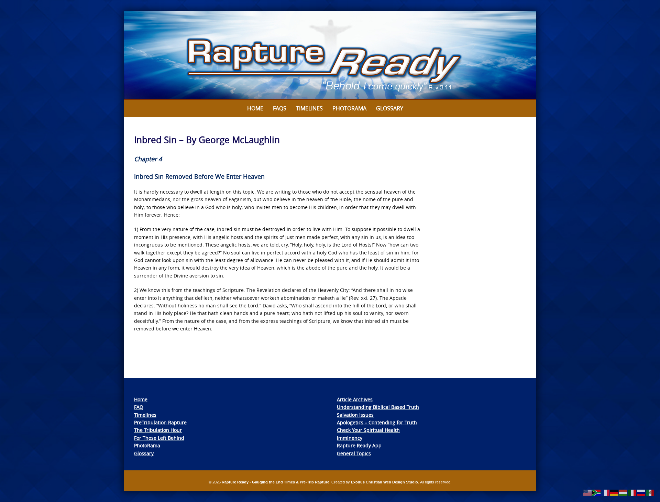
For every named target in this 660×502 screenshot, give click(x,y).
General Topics (354, 453)
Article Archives (355, 399)
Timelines (309, 108)
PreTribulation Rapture (160, 422)
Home (255, 108)
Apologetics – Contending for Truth (377, 422)
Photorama (349, 108)
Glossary (389, 108)
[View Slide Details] (330, 55)
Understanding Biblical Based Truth (378, 407)
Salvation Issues (355, 415)
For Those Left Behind (159, 438)
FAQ (138, 407)
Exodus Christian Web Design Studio (384, 482)
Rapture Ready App (359, 445)
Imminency (349, 438)
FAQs (279, 108)
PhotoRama (147, 445)
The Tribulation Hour (158, 430)
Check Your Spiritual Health (368, 430)
